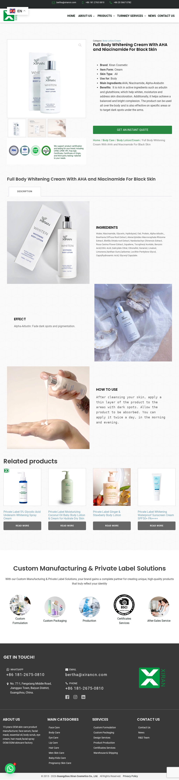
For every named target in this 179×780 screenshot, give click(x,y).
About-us (85, 16)
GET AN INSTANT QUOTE (132, 130)
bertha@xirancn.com (66, 2)
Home (71, 16)
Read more (22, 525)
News (152, 16)
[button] (80, 45)
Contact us (166, 16)
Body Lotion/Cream (112, 41)
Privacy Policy (130, 776)
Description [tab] (24, 191)
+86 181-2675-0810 (25, 674)
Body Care (108, 140)
